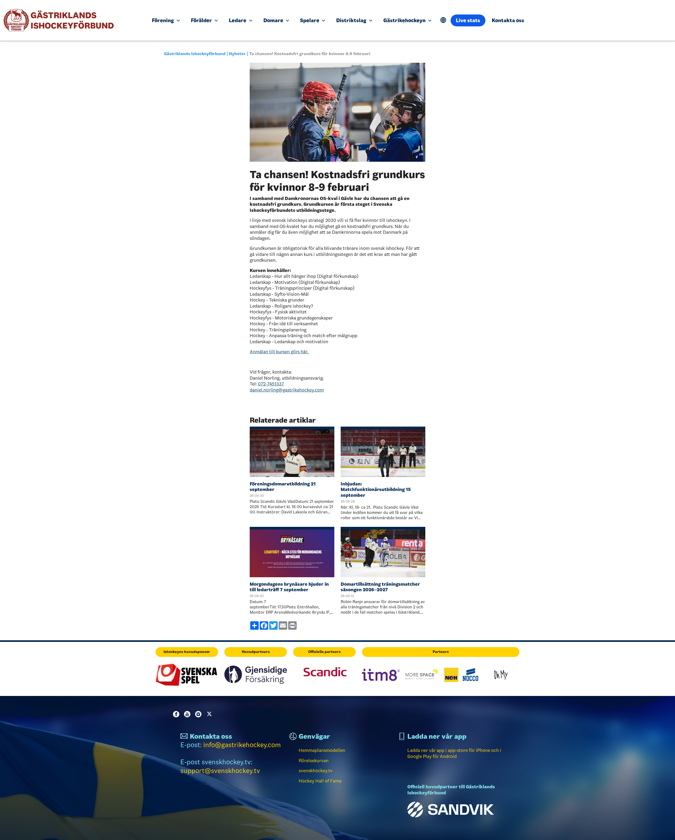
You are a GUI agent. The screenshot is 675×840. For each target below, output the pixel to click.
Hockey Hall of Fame (320, 781)
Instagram (199, 714)
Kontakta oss (508, 20)
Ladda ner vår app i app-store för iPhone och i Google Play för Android (454, 753)
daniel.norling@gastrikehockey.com (287, 390)
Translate (443, 20)
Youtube (188, 714)
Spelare (310, 20)
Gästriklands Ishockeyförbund (194, 53)
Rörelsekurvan (314, 760)
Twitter (210, 714)
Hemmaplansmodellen (322, 750)
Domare (273, 20)
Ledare (238, 20)
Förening (163, 20)
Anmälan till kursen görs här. (279, 352)
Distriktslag (351, 20)
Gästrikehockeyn (405, 20)
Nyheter (237, 53)
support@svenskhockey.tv (220, 771)
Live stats (468, 20)
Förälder (202, 20)
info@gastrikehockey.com (242, 745)
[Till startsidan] (72, 20)
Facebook (177, 714)
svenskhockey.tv (315, 771)
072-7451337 (271, 384)
